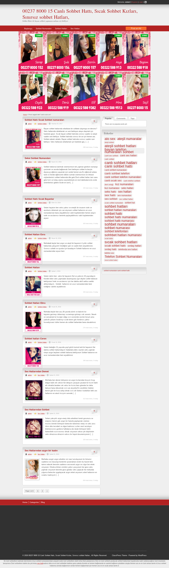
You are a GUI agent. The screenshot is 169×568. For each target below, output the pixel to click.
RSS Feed (145, 2)
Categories (34, 502)
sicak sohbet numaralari (114, 203)
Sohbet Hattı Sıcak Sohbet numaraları (44, 120)
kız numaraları (124, 184)
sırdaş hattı (110, 249)
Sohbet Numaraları (44, 28)
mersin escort (35, 540)
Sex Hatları (75, 28)
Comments (121, 118)
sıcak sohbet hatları (121, 242)
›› (47, 491)
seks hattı (110, 191)
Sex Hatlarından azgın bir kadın (41, 450)
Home (25, 114)
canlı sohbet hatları (121, 162)
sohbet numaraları (120, 224)
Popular (108, 118)
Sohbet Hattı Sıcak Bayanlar (39, 199)
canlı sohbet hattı (118, 166)
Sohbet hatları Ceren (35, 338)
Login (141, 2)
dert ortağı (109, 184)
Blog (43, 502)
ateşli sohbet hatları (120, 146)
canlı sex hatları (128, 155)
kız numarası (112, 188)
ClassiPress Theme (119, 555)
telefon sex (109, 253)
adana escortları (43, 510)
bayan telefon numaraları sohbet (119, 150)
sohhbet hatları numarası (123, 235)
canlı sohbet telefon (117, 173)
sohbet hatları (116, 206)
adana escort (29, 510)
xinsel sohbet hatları (111, 260)
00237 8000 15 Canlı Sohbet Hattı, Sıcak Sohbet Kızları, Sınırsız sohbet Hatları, (80, 13)
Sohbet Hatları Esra (35, 234)
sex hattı (110, 195)
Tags (132, 118)
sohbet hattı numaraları (121, 217)
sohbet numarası (117, 227)
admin (30, 123)
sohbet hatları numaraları (120, 210)
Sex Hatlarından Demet (37, 371)
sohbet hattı (113, 213)
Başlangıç (28, 28)
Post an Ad (136, 28)
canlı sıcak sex (113, 180)
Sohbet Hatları (61, 28)
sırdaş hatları (134, 245)
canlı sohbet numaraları (116, 170)
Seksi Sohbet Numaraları (38, 158)
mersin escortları (36, 537)
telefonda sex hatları (127, 249)
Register (135, 2)
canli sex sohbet (111, 156)
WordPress (142, 555)
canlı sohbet (109, 159)
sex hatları (124, 191)
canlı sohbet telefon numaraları (123, 177)
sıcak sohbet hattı (115, 245)
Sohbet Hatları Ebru (35, 303)
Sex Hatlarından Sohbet (37, 409)
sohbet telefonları (116, 231)
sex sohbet (111, 198)
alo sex (110, 138)
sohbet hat (130, 203)
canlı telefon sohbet (132, 181)
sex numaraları (124, 195)
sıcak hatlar (109, 238)
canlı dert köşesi (35, 530)
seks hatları (127, 188)
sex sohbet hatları (126, 199)
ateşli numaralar (129, 138)
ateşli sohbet (109, 142)
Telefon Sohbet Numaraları (123, 256)
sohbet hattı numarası (119, 220)
